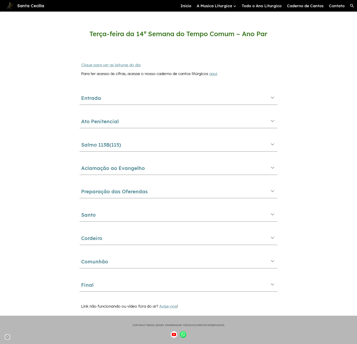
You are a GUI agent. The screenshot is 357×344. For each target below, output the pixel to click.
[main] (178, 33)
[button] (352, 6)
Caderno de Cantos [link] (305, 5)
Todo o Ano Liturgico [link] (262, 5)
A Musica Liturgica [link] (214, 5)
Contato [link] (337, 5)
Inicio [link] (186, 5)
